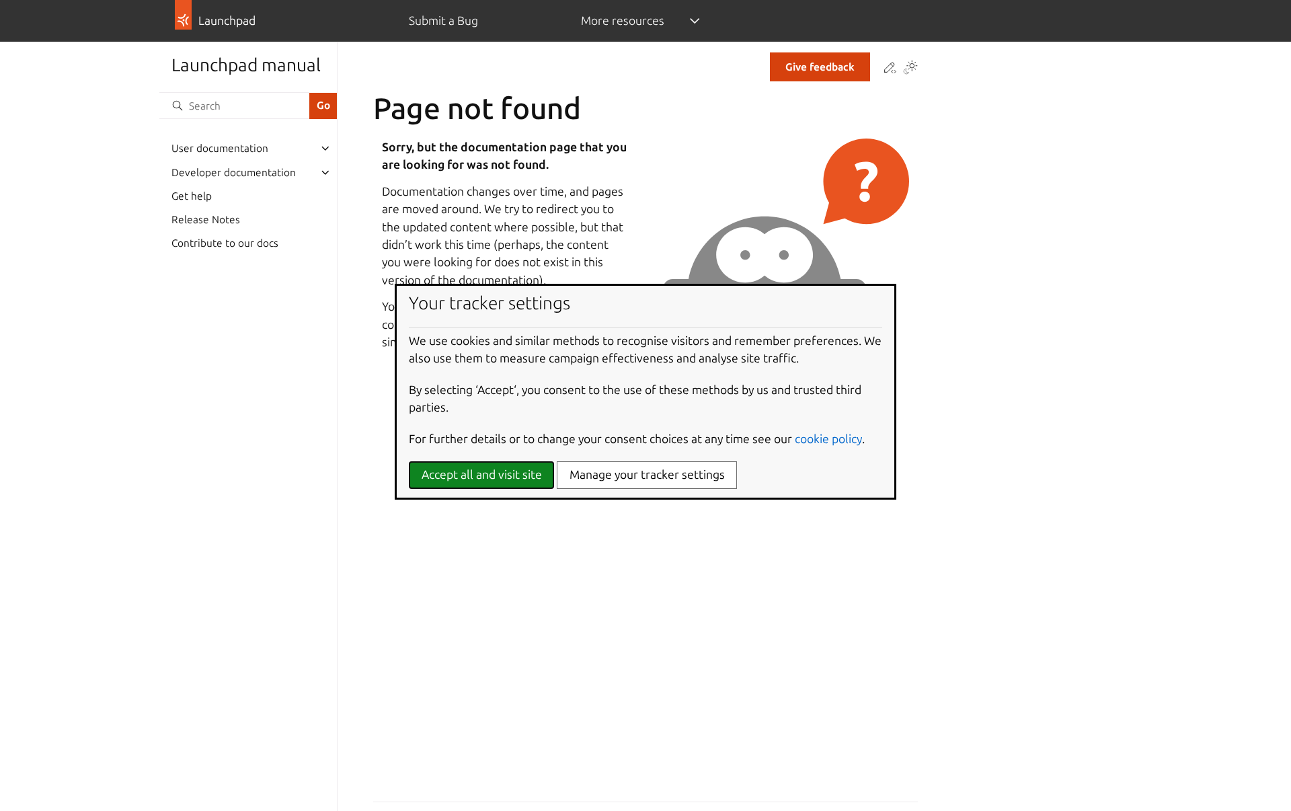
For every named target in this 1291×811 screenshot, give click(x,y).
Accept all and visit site (482, 474)
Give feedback (820, 67)
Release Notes (205, 219)
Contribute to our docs (224, 243)
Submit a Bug (443, 20)
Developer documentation (233, 172)
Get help (191, 196)
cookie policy (828, 438)
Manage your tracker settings (647, 474)
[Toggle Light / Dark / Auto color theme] (910, 68)
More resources (622, 20)
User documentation (219, 148)
